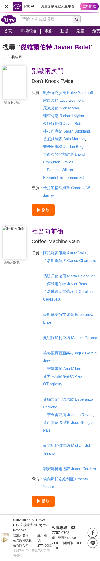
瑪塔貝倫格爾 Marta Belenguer (69, 276)
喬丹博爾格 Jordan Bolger (65, 146)
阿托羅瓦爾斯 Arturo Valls (64, 253)
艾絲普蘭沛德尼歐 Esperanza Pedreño (68, 403)
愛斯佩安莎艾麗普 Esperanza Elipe (68, 318)
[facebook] (92, 533)
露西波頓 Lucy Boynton (63, 100)
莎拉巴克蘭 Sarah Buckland (66, 131)
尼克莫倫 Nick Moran (61, 108)
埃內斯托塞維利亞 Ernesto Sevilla (65, 483)
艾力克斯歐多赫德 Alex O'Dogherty (62, 380)
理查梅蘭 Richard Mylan (63, 116)
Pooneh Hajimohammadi (63, 177)
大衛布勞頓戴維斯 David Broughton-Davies (64, 158)
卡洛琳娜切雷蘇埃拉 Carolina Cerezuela (68, 295)
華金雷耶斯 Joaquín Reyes (70, 415)
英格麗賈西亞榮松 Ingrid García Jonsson (70, 357)
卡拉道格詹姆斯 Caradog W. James (67, 191)
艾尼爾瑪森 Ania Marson (64, 139)
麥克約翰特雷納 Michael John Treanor (68, 449)
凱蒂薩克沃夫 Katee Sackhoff (68, 92)
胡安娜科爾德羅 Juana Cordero (69, 468)
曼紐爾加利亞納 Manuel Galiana (70, 337)
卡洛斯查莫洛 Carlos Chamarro (69, 260)
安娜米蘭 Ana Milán (63, 368)
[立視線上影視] (8, 19)
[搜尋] (77, 19)
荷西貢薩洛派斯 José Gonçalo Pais (68, 426)
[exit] (6, 6)
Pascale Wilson (60, 169)
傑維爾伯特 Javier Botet (63, 123)
